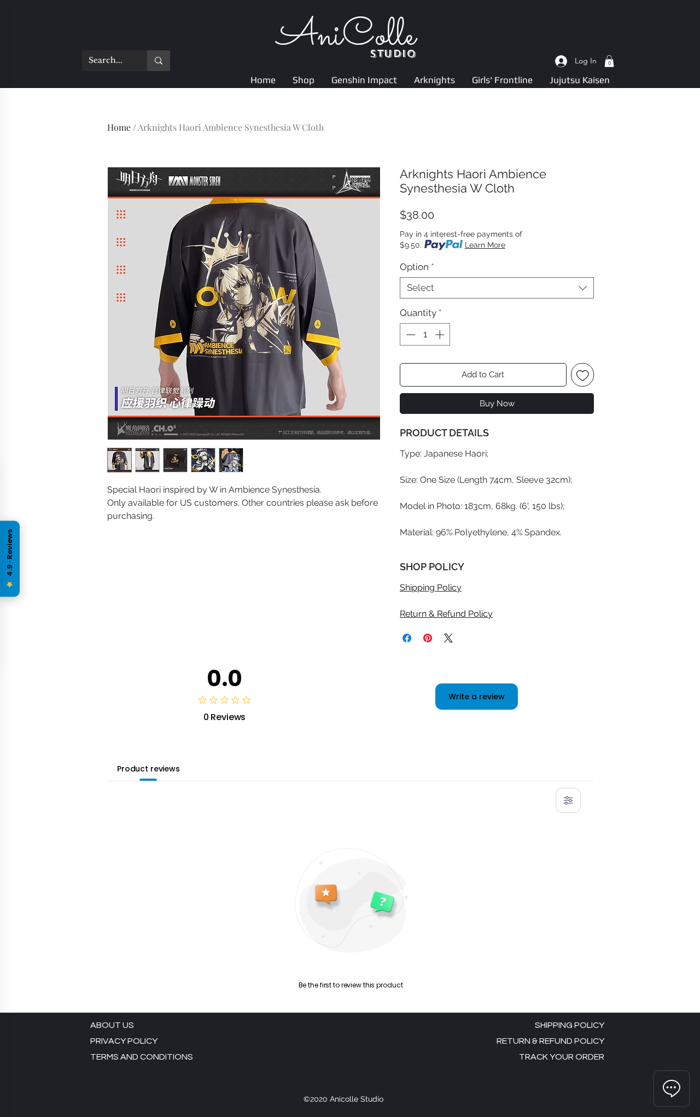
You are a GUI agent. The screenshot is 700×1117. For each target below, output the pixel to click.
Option (417, 266)
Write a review (476, 696)
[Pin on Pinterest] (427, 638)
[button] (609, 61)
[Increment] (441, 335)
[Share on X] (448, 638)
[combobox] (497, 288)
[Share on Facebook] (406, 638)
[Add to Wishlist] (582, 375)
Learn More (485, 245)
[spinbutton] (425, 335)
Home (119, 127)
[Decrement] (409, 335)
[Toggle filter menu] (568, 800)
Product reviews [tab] (148, 768)
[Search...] (158, 60)
